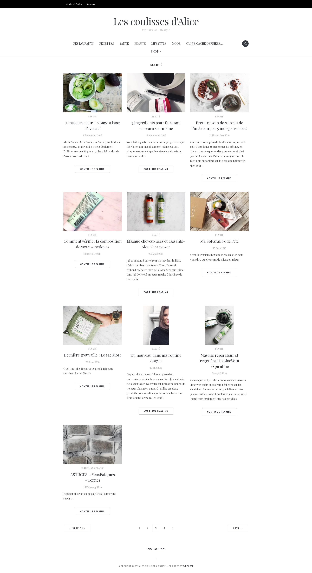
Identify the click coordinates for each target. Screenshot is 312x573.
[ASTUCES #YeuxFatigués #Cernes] (92, 444)
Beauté (140, 43)
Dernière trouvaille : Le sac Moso (93, 354)
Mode (176, 43)
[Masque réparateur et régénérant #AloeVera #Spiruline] (219, 324)
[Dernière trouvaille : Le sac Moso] (92, 324)
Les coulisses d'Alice (156, 20)
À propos (91, 4)
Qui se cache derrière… (204, 43)
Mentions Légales (74, 4)
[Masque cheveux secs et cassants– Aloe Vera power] (156, 211)
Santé (124, 43)
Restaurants (83, 43)
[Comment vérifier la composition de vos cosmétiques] (92, 211)
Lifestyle (158, 43)
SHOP (155, 51)
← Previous (77, 528)
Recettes (106, 43)
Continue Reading (92, 169)
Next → (238, 528)
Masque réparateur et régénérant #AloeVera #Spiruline (219, 360)
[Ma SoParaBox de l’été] (219, 211)
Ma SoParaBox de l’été (219, 241)
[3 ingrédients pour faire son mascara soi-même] (156, 92)
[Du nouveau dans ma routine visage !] (156, 325)
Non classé (97, 468)
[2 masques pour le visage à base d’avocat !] (92, 92)
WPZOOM (188, 566)
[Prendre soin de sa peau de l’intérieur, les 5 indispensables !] (219, 92)
